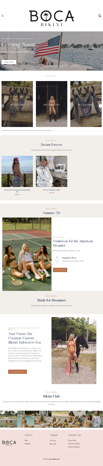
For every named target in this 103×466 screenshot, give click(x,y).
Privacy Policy (72, 440)
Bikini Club (53, 444)
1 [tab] (26, 130)
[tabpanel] (17, 105)
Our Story (53, 440)
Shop (26, 440)
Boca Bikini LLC (54, 459)
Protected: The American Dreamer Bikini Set (17, 191)
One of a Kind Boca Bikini (51, 190)
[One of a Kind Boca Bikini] (51, 171)
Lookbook (27, 444)
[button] (99, 15)
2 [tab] (76, 130)
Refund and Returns (74, 447)
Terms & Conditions (74, 444)
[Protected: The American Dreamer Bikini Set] (17, 171)
